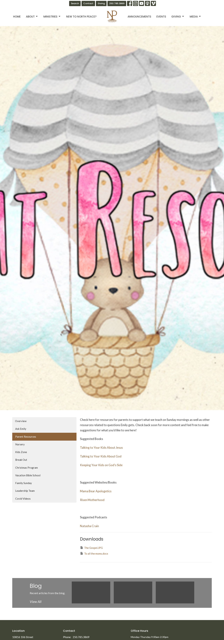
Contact (88, 3)
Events (161, 16)
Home (17, 16)
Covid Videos (23, 498)
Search (75, 3)
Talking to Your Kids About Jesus (101, 447)
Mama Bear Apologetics (95, 491)
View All (35, 601)
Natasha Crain (89, 526)
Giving (101, 3)
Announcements (139, 16)
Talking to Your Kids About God (100, 456)
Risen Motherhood (92, 500)
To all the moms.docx (96, 553)
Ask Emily (20, 428)
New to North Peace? (81, 16)
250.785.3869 (116, 3)
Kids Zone (21, 452)
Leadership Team (25, 490)
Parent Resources (25, 436)
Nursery (20, 444)
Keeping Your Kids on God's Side (101, 465)
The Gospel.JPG (93, 547)
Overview (20, 421)
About (30, 16)
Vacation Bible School (27, 475)
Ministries (50, 16)
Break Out (21, 459)
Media (194, 16)
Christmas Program (26, 467)
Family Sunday (23, 483)
